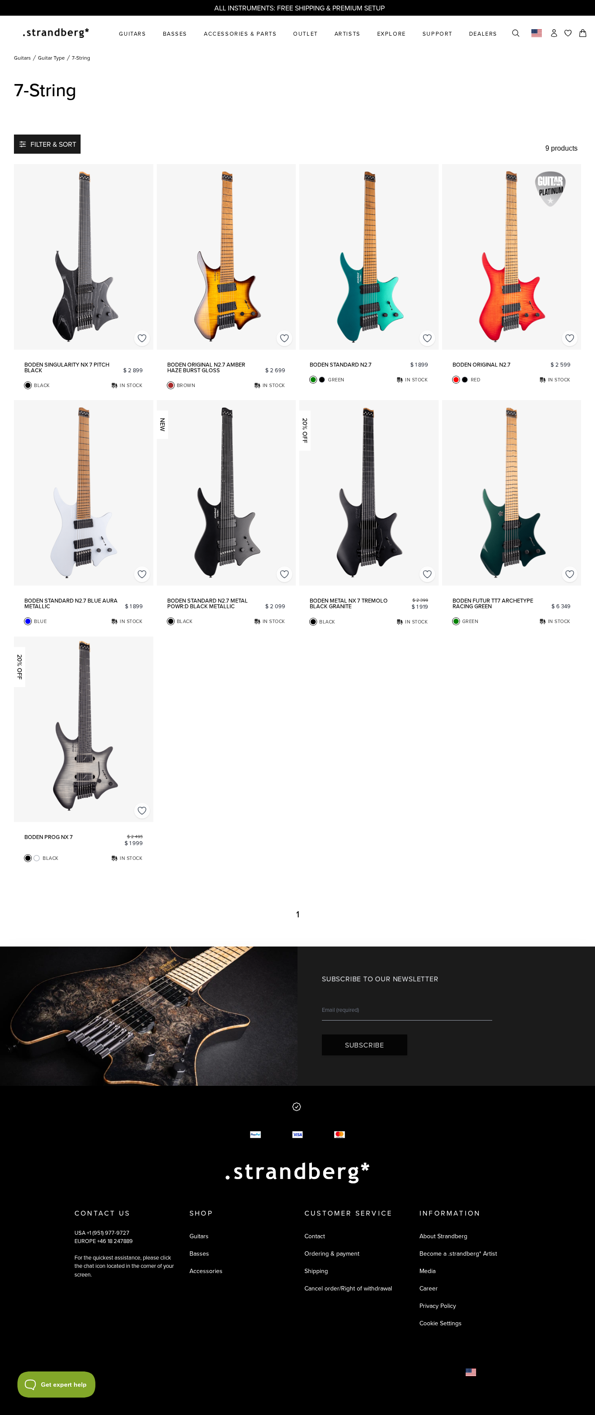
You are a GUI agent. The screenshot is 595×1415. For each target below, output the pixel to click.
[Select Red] (456, 379)
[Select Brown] (170, 385)
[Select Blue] (27, 621)
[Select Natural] (36, 858)
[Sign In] (554, 33)
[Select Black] (27, 385)
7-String (81, 57)
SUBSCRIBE (364, 1045)
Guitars (22, 57)
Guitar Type (51, 57)
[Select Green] (313, 379)
